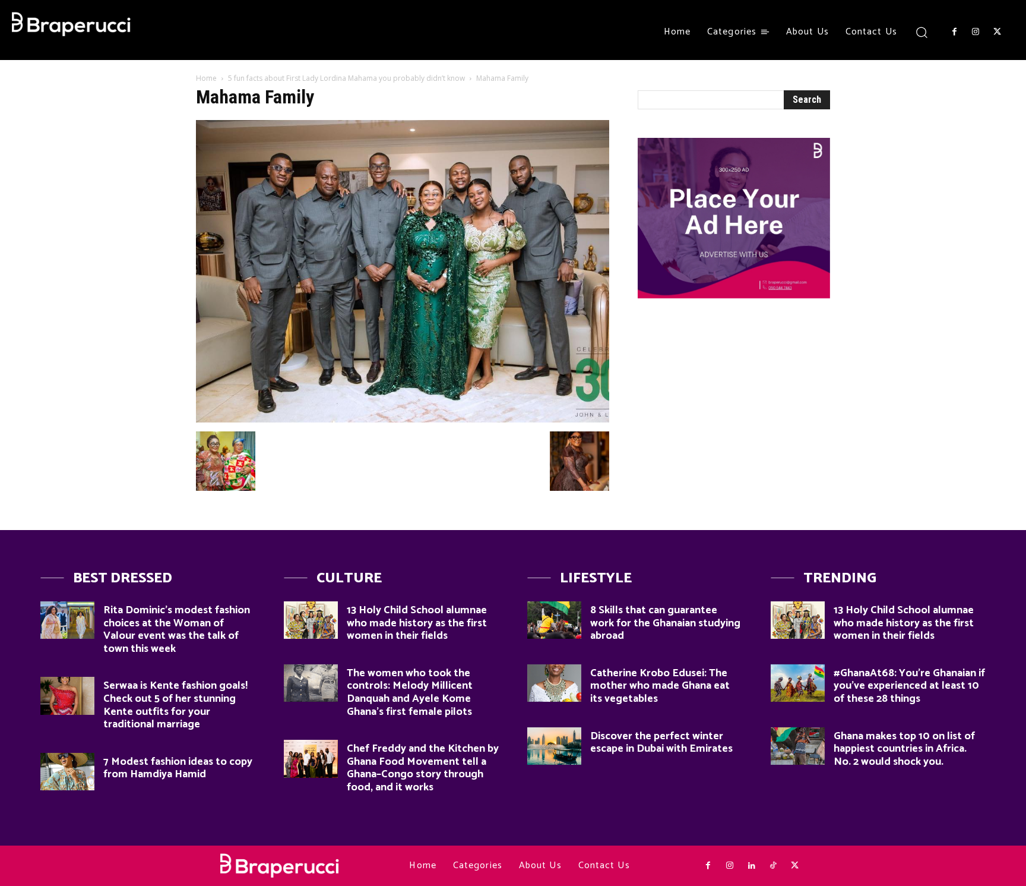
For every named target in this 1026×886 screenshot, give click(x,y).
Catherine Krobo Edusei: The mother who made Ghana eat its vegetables (660, 686)
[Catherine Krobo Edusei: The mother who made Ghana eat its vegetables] (554, 683)
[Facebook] (954, 32)
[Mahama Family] (402, 419)
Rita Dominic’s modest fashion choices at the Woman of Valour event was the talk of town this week (176, 629)
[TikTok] (773, 865)
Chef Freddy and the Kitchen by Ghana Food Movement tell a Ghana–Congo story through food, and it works (423, 768)
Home (206, 78)
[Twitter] (997, 32)
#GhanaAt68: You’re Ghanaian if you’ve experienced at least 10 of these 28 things (909, 686)
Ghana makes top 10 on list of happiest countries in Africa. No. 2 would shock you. (904, 749)
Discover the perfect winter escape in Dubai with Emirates (661, 742)
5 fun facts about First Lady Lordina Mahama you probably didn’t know (346, 78)
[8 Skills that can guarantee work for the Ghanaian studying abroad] (554, 620)
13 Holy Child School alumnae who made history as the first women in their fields (417, 623)
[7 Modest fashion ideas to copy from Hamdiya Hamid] (67, 771)
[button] (921, 31)
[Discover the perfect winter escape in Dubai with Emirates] (554, 746)
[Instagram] (975, 32)
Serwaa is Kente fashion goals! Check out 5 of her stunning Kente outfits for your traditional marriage (175, 705)
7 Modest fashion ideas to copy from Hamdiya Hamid (177, 768)
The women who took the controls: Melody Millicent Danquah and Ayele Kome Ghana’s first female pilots (410, 692)
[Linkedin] (751, 865)
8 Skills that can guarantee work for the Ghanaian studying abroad (665, 623)
